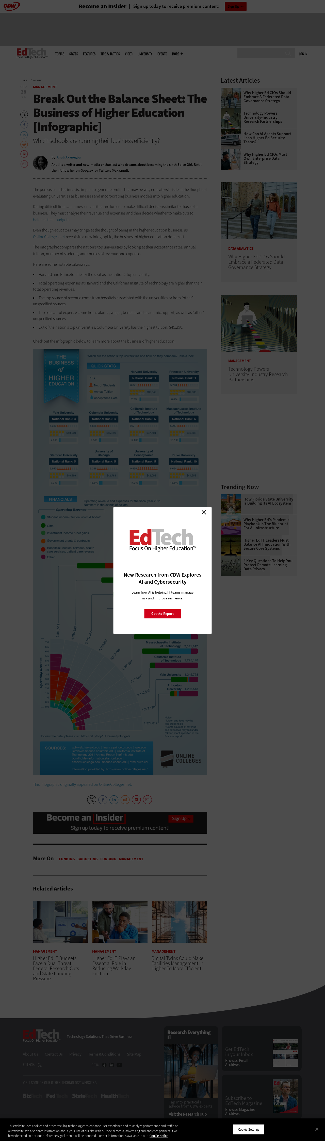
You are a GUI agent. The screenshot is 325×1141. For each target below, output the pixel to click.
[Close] (316, 1129)
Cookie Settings (248, 1129)
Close (204, 512)
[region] (162, 1129)
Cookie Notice (159, 1136)
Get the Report (162, 613)
